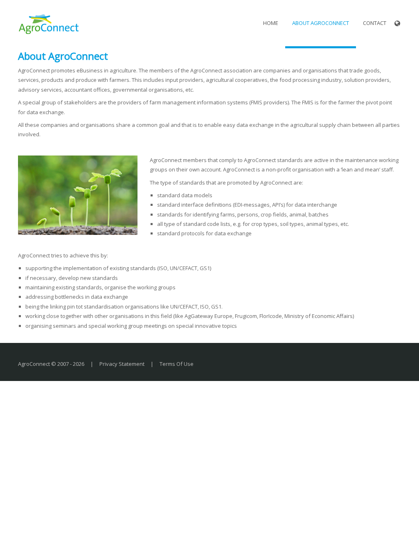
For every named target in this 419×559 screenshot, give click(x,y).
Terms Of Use (177, 363)
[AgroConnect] (48, 23)
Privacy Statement (121, 363)
